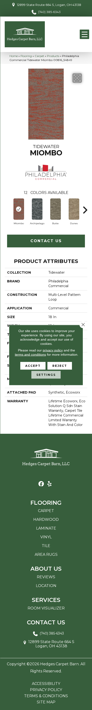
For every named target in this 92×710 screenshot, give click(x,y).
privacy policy (53, 350)
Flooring (26, 56)
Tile (46, 545)
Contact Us (46, 241)
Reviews (46, 577)
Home (13, 56)
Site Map (46, 702)
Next (84, 207)
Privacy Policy (46, 690)
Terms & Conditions (46, 696)
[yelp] (49, 484)
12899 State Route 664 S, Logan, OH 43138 (49, 5)
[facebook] (41, 484)
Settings (46, 375)
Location (46, 585)
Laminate (46, 528)
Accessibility (46, 684)
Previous (7, 207)
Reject (59, 366)
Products (53, 56)
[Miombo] (18, 209)
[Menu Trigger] (84, 34)
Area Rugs (46, 554)
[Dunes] (74, 209)
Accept (33, 366)
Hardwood (46, 519)
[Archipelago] (37, 209)
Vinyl (46, 537)
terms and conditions (30, 354)
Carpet (39, 56)
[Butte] (55, 209)
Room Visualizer (46, 608)
